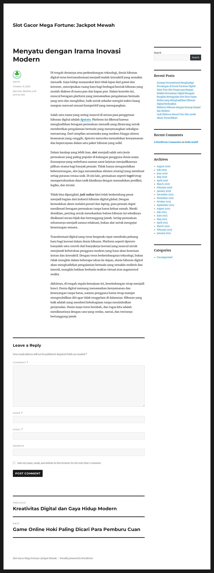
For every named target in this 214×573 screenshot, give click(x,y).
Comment (20, 362)
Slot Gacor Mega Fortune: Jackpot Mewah (64, 25)
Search (157, 52)
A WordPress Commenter (167, 142)
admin (16, 81)
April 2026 (162, 180)
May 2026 (162, 177)
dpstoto (85, 119)
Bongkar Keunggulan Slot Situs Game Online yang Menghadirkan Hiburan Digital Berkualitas (177, 100)
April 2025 (162, 222)
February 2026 (164, 187)
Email (18, 429)
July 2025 (162, 212)
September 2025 (165, 205)
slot (23, 94)
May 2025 (162, 219)
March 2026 (163, 184)
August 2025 (163, 208)
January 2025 (164, 233)
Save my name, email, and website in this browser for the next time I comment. (59, 463)
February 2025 (164, 229)
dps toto (17, 91)
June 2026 (162, 173)
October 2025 (164, 201)
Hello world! (191, 142)
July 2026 (162, 170)
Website (18, 445)
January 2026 (164, 191)
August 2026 (163, 166)
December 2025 (165, 194)
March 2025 (163, 226)
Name (18, 413)
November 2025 (165, 198)
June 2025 (162, 215)
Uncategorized (164, 257)
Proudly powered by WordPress (76, 558)
